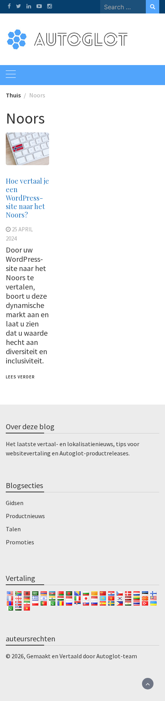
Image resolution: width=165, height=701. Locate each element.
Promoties (20, 542)
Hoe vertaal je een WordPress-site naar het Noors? (27, 197)
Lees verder (20, 377)
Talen (13, 529)
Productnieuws (25, 516)
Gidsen (14, 503)
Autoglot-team (116, 656)
